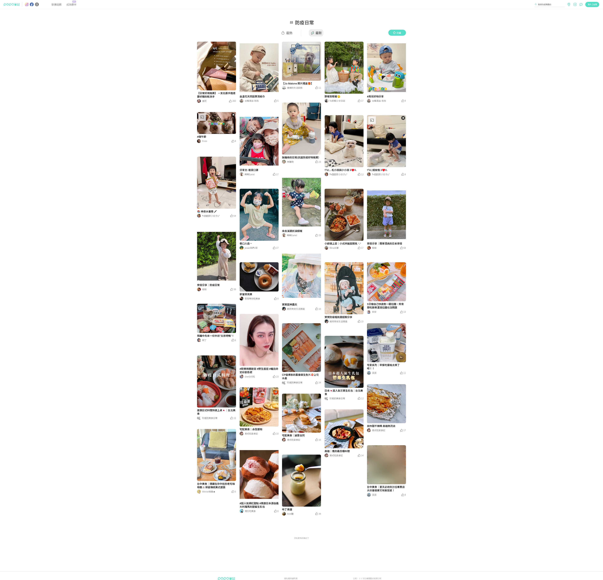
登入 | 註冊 (592, 4)
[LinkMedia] (216, 66)
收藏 (398, 33)
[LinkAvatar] (199, 101)
